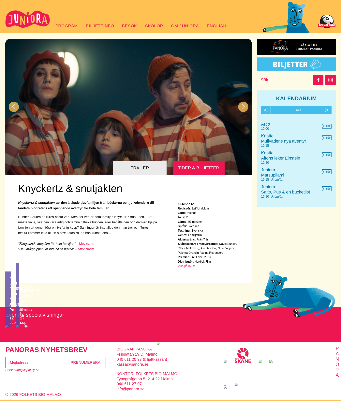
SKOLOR (154, 25)
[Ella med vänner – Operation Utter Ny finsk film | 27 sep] (17, 326)
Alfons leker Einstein (280, 158)
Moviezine (86, 244)
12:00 (265, 128)
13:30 (265, 196)
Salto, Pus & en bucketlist (285, 192)
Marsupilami (272, 175)
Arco (265, 124)
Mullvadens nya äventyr (283, 141)
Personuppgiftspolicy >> (22, 370)
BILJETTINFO (100, 25)
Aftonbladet (86, 249)
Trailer (140, 167)
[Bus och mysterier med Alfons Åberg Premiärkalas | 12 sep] (8, 326)
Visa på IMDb (186, 266)
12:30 (265, 162)
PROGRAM (66, 25)
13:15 (265, 179)
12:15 (265, 145)
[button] (14, 107)
